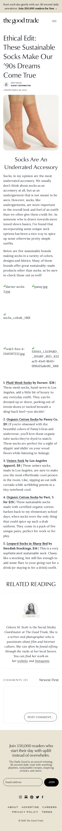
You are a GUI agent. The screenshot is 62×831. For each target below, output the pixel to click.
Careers (49, 807)
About (13, 807)
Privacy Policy (25, 812)
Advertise (30, 807)
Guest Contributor (21, 86)
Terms (47, 812)
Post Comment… (40, 717)
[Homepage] (21, 21)
